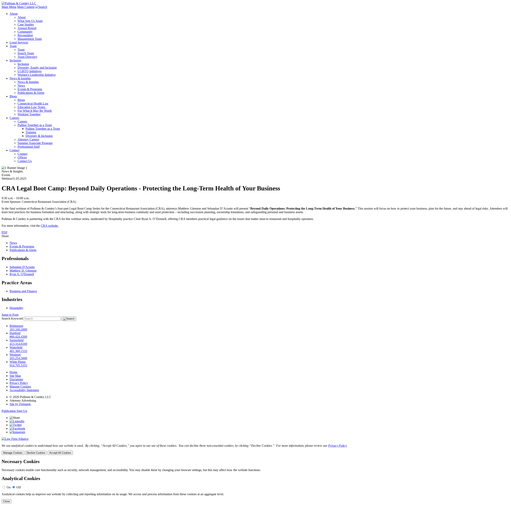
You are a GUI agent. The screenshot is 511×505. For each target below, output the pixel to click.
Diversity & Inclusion (39, 136)
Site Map (15, 375)
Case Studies (26, 24)
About (14, 13)
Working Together (29, 114)
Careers (14, 118)
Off (18, 487)
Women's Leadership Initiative (37, 74)
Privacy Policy (19, 383)
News (21, 85)
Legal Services (19, 42)
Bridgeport (16, 326)
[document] (255, 481)
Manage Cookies (20, 386)
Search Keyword (12, 318)
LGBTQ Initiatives (30, 71)
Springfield (17, 340)
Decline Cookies (36, 452)
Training (31, 132)
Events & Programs (30, 89)
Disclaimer (16, 379)
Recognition (25, 35)
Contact (14, 150)
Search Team (26, 53)
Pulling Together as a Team (35, 125)
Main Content (26, 7)
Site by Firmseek (20, 404)
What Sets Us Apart (30, 21)
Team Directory (27, 56)
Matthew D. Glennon (23, 270)
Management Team (30, 39)
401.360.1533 (18, 351)
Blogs (13, 96)
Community (25, 31)
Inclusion (15, 60)
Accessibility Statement (24, 390)
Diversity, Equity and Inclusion (37, 67)
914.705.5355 (18, 365)
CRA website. (49, 225)
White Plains (18, 361)
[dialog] (255, 449)
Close (6, 501)
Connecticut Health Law (33, 103)
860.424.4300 (18, 336)
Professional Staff (29, 146)
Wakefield (16, 347)
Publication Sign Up (14, 411)
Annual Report (27, 28)
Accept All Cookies (60, 452)
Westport (15, 354)
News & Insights (20, 78)
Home (13, 372)
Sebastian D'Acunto (22, 267)
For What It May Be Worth (35, 110)
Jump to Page (10, 314)
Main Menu (9, 7)
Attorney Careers (28, 139)
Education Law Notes (32, 107)
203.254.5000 (18, 358)
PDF (5, 232)
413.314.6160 (18, 344)
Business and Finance (23, 291)
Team (13, 46)
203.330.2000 (18, 329)
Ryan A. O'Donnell (22, 274)
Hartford (15, 333)
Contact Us (25, 161)
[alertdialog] (255, 481)
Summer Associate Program (35, 143)
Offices (22, 157)
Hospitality (16, 308)
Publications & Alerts (31, 92)
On (9, 487)
